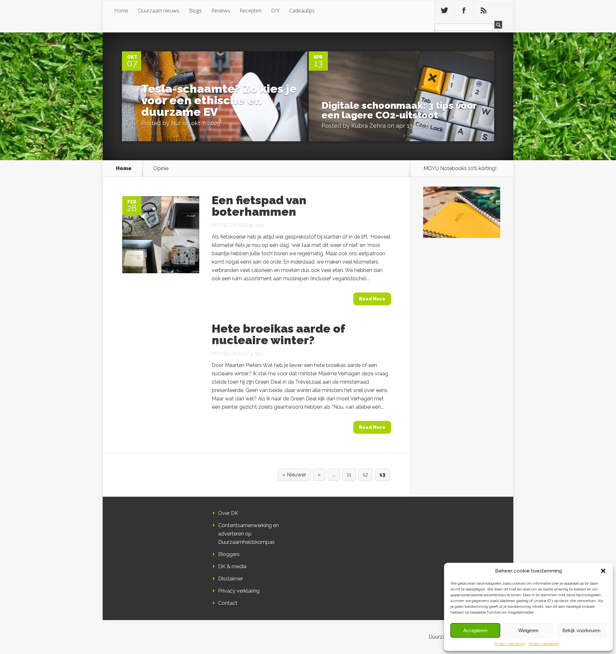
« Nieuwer (294, 475)
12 (365, 475)
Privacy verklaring (509, 643)
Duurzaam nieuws (158, 10)
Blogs (195, 10)
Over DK (228, 513)
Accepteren (475, 630)
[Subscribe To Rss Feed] (483, 10)
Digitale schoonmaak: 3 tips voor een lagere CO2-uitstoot (398, 110)
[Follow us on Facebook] (464, 10)
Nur (176, 123)
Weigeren (528, 630)
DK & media (232, 566)
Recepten (250, 10)
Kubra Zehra (368, 125)
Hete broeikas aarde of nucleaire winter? (278, 334)
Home (121, 10)
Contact (227, 603)
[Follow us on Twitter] (444, 10)
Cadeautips (302, 10)
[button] (603, 571)
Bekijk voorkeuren (581, 630)
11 (349, 475)
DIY (275, 10)
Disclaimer (230, 579)
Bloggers (229, 554)
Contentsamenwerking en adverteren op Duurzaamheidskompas (248, 533)
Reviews (220, 10)
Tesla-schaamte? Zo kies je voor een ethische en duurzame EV (219, 100)
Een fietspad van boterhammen (259, 205)
